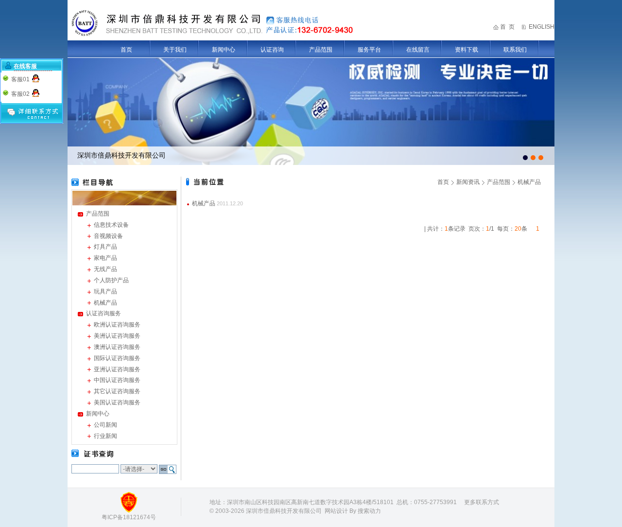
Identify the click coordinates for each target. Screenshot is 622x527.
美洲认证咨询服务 (117, 335)
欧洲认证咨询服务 (117, 324)
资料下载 (466, 49)
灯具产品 (105, 246)
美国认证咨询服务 (117, 402)
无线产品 (105, 269)
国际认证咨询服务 (117, 358)
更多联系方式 (481, 502)
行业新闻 (105, 436)
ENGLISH (541, 26)
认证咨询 (272, 49)
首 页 (507, 26)
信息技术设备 (111, 224)
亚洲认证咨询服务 (117, 369)
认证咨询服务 (103, 313)
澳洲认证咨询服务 (117, 347)
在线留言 (418, 49)
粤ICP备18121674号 (129, 517)
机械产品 (105, 302)
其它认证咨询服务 (117, 391)
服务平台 (369, 49)
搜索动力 (369, 511)
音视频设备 (108, 236)
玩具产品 (105, 291)
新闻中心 (223, 49)
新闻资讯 (468, 182)
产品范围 (320, 49)
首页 (126, 49)
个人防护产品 (111, 280)
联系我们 (515, 49)
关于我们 (175, 49)
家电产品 (105, 257)
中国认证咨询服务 (117, 380)
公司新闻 (105, 424)
